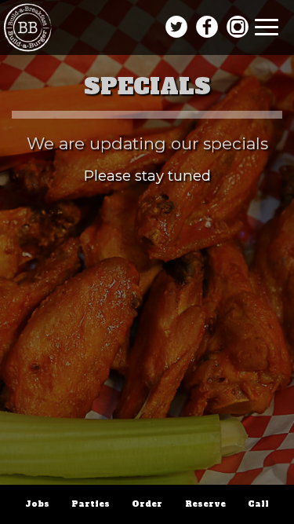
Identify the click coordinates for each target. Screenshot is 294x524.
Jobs (37, 504)
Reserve (205, 504)
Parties (90, 504)
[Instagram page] (238, 27)
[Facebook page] (207, 27)
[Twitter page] (176, 27)
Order (147, 504)
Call (258, 504)
